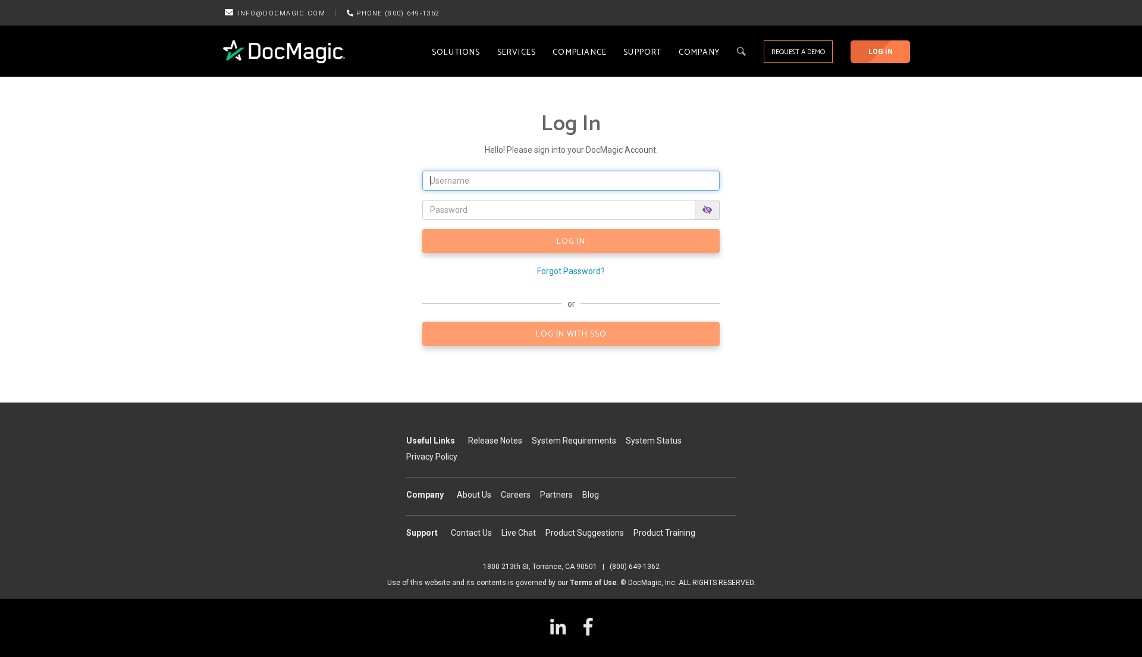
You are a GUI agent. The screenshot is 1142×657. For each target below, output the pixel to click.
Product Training (664, 532)
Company (699, 52)
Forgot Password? (571, 271)
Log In (880, 52)
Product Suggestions (584, 532)
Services (517, 52)
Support (642, 52)
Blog (590, 494)
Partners (556, 494)
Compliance (580, 52)
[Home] (284, 51)
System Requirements (574, 440)
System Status (654, 440)
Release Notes (495, 440)
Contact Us (471, 532)
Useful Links (430, 440)
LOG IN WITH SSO (571, 334)
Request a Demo (798, 52)
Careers (516, 494)
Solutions (456, 52)
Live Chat (518, 532)
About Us (474, 494)
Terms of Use (593, 583)
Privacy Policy (431, 456)
